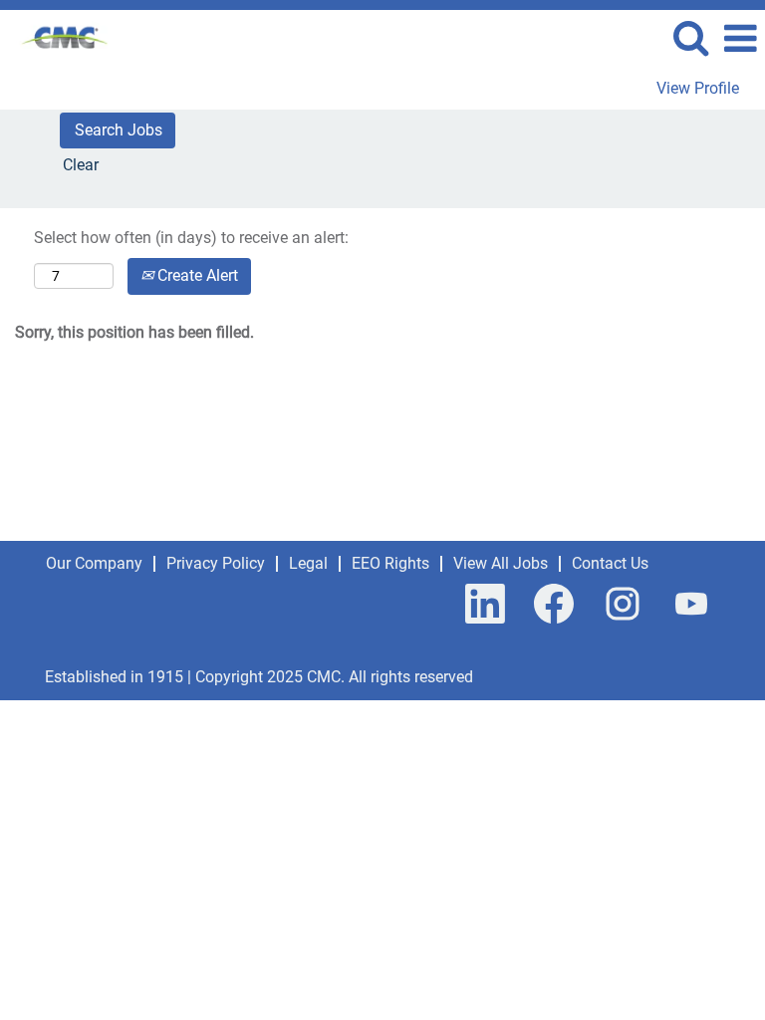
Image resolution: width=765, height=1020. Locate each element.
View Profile (697, 89)
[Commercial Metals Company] (58, 37)
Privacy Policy (215, 563)
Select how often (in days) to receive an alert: (191, 237)
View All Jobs (500, 563)
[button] (740, 39)
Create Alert (195, 275)
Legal (308, 563)
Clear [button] (81, 164)
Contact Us (610, 563)
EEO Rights (390, 563)
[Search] (690, 38)
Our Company (94, 563)
